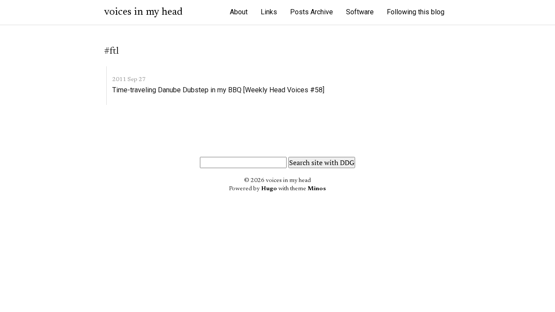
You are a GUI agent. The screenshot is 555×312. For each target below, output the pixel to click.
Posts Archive (311, 12)
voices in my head (143, 12)
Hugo (269, 189)
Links (269, 12)
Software (360, 12)
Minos (316, 189)
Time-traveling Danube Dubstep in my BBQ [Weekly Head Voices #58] (218, 90)
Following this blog (415, 12)
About (239, 12)
